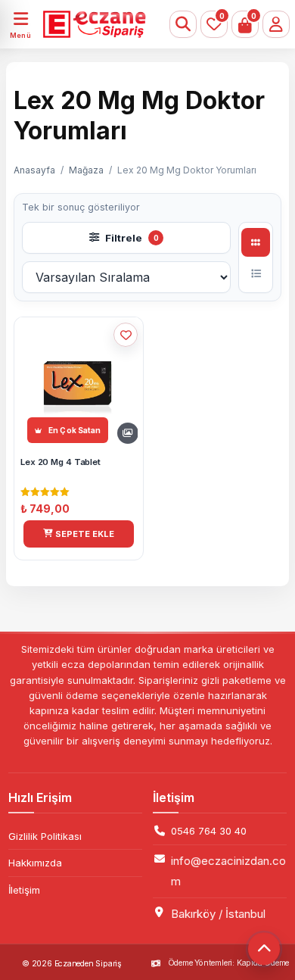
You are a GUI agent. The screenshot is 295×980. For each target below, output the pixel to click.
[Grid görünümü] (255, 242)
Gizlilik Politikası (45, 836)
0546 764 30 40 (209, 831)
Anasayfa (34, 170)
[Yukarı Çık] (264, 949)
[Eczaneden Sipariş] (90, 24)
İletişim (24, 890)
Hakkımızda (35, 863)
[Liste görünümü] (255, 273)
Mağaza (86, 170)
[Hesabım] (276, 24)
